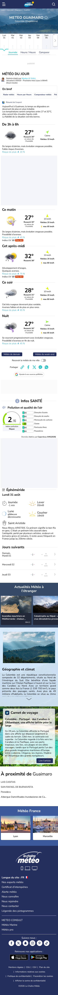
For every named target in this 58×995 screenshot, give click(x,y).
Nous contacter (10, 906)
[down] (29, 699)
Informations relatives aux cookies (30, 971)
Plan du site (44, 967)
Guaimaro (27, 10)
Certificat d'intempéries (15, 887)
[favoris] (46, 17)
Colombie (10, 10)
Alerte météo (9, 892)
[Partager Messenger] (40, 367)
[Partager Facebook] (28, 367)
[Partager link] (22, 367)
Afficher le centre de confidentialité (30, 981)
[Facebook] (11, 943)
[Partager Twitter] (34, 367)
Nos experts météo (12, 882)
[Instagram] (32, 943)
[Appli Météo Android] (39, 957)
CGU (28, 967)
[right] (55, 40)
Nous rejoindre (10, 901)
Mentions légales (15, 967)
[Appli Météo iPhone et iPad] (19, 957)
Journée (13, 52)
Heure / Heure (28, 52)
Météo (3, 10)
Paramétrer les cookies (43, 976)
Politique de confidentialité (19, 976)
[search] (53, 4)
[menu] (4, 4)
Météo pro (7, 929)
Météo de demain (12, 354)
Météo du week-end (44, 354)
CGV (35, 967)
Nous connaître (10, 896)
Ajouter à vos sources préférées (31, 374)
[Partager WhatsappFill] (46, 367)
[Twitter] (18, 943)
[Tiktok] (46, 943)
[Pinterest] (39, 943)
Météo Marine (9, 925)
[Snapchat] (25, 943)
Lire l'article (45, 760)
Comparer (44, 52)
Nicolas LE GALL (29, 78)
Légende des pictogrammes (18, 911)
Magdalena (18, 10)
